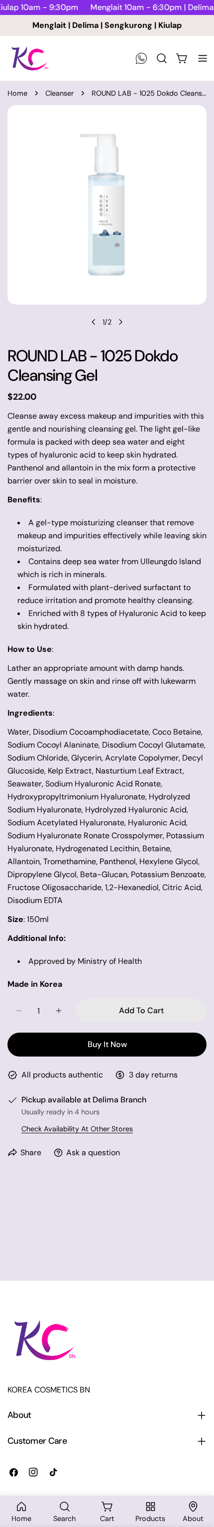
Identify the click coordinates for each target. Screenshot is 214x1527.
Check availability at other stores (77, 1128)
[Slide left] (94, 322)
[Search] (162, 58)
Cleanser (59, 93)
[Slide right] (120, 322)
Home (17, 93)
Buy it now (107, 1044)
